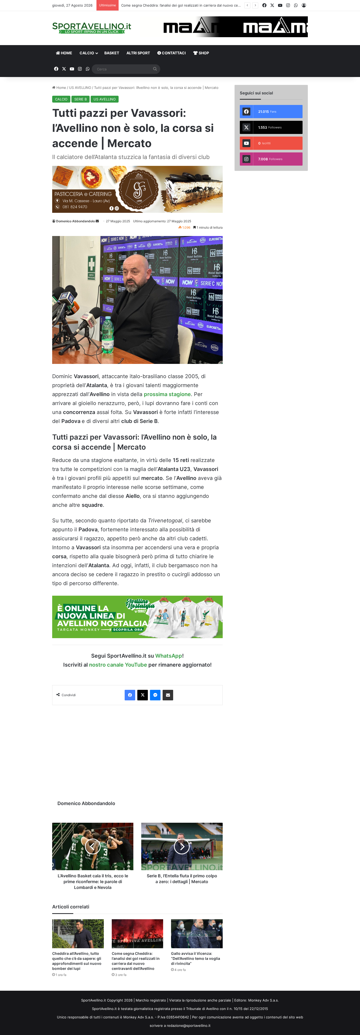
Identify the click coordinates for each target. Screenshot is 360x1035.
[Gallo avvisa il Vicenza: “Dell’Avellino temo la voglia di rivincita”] (197, 933)
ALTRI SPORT (138, 53)
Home (60, 87)
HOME (66, 53)
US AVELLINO (80, 87)
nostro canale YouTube (118, 665)
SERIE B (80, 99)
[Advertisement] (137, 750)
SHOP (203, 53)
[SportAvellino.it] (91, 28)
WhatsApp (168, 656)
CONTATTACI (173, 53)
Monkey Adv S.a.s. (263, 1000)
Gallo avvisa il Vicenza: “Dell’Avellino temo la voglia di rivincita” (195, 958)
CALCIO (87, 53)
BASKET (111, 53)
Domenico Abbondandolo (75, 221)
